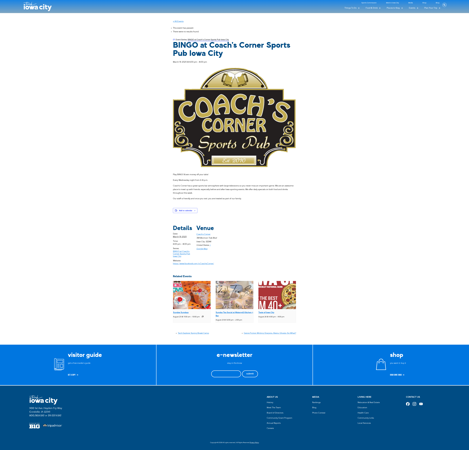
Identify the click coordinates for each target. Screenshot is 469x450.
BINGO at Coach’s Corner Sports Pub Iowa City (181, 254)
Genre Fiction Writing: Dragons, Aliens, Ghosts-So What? (270, 333)
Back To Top (466, 161)
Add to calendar (185, 210)
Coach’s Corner (203, 234)
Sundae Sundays (181, 313)
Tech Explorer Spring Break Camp (193, 333)
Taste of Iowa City (266, 313)
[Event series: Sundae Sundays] (202, 316)
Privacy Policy (254, 442)
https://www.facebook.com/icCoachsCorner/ (193, 264)
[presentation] (192, 295)
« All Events (178, 21)
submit (250, 374)
